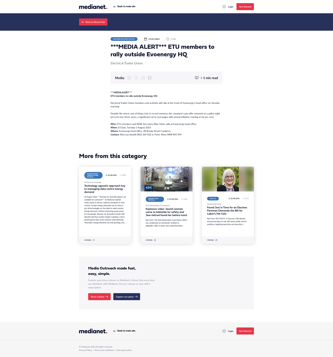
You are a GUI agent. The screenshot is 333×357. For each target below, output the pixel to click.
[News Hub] (93, 6)
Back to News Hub (95, 22)
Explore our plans (125, 296)
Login (230, 6)
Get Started (245, 6)
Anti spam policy (124, 350)
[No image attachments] (129, 78)
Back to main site (126, 6)
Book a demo (97, 296)
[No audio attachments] (143, 78)
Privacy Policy (85, 350)
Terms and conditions (104, 350)
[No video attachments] (150, 78)
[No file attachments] (136, 78)
